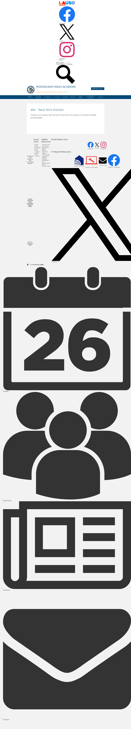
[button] (30, 97)
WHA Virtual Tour (97, 88)
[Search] (65, 83)
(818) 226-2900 (30, 244)
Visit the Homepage (36, 117)
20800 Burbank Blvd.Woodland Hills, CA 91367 (30, 202)
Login (30, 264)
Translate (69, 64)
